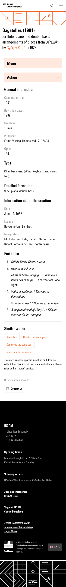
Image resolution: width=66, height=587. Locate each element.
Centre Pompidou (13, 511)
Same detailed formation (19, 352)
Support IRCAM (12, 507)
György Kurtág (17, 47)
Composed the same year (19, 344)
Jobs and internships (15, 491)
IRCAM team (11, 496)
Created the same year (34, 337)
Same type (12, 337)
